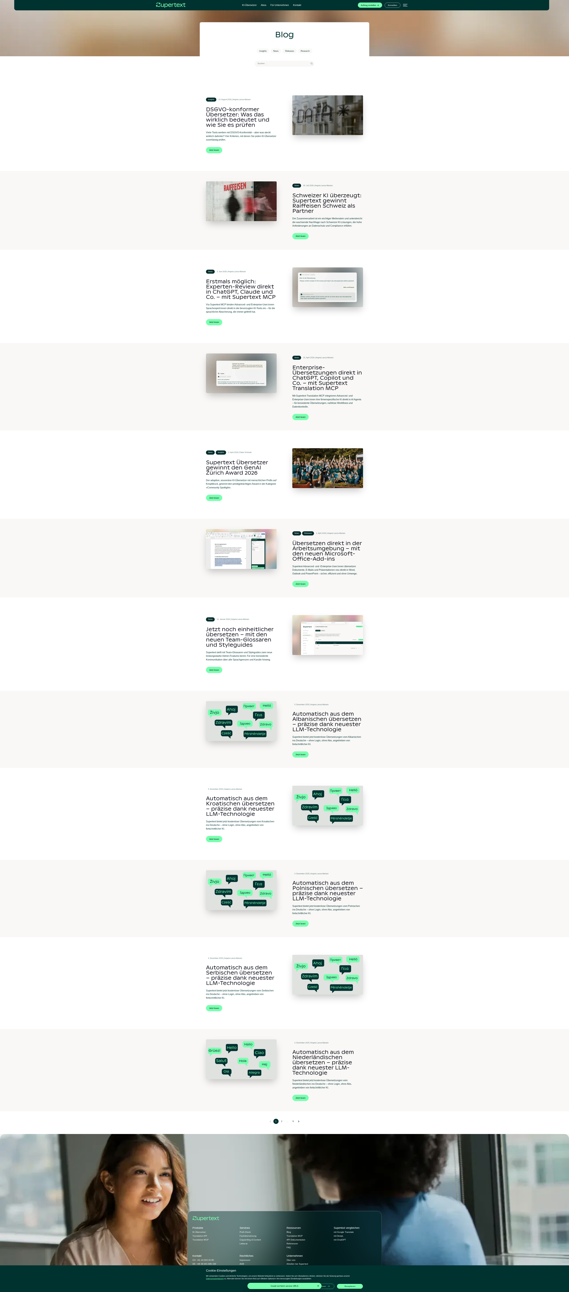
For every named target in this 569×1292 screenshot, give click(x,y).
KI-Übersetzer (249, 5)
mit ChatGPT (340, 1240)
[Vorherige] (270, 1121)
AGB (242, 1264)
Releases (289, 51)
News (275, 51)
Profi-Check (245, 1232)
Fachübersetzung (248, 1236)
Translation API (199, 1236)
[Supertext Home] (205, 1218)
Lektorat (244, 1243)
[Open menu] (405, 5)
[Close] (318, 1286)
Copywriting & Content (250, 1240)
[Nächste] (298, 1121)
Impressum (245, 1260)
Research (305, 51)
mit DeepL (339, 1236)
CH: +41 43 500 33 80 (203, 1260)
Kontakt (297, 5)
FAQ (289, 1247)
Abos (263, 5)
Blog (289, 1232)
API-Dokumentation (296, 1240)
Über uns (291, 1260)
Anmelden (392, 5)
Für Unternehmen (279, 5)
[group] (370, 5)
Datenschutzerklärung (215, 1279)
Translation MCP (200, 1240)
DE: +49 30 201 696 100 (204, 1264)
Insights (263, 51)
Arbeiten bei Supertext (297, 1264)
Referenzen (292, 1243)
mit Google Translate (344, 1232)
